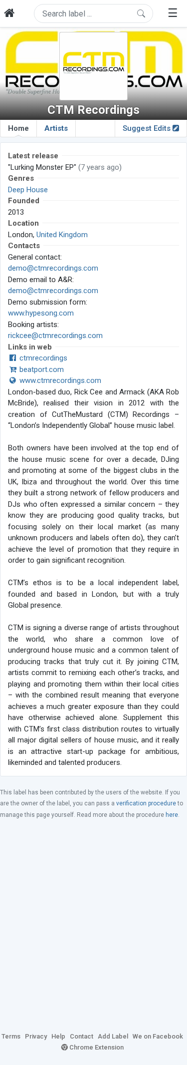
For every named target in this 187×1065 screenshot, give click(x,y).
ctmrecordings (42, 358)
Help (58, 1036)
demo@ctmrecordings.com (53, 268)
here (172, 814)
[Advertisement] (93, 925)
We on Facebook (158, 1036)
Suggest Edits (148, 128)
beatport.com (40, 369)
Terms (10, 1036)
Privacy (36, 1036)
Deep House (28, 189)
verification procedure (146, 803)
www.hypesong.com (41, 313)
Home (18, 128)
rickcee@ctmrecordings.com (55, 335)
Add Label (113, 1036)
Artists (56, 128)
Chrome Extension (96, 1047)
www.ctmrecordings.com (59, 380)
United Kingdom (62, 234)
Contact (81, 1036)
